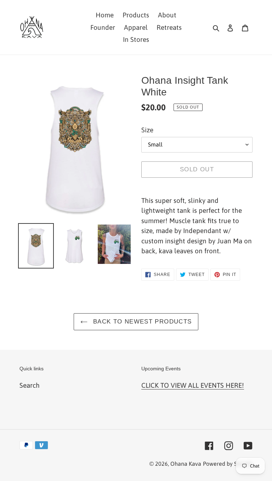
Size (147, 130)
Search (29, 385)
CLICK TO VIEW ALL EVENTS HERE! (192, 385)
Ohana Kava (185, 463)
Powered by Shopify (228, 463)
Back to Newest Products (141, 321)
